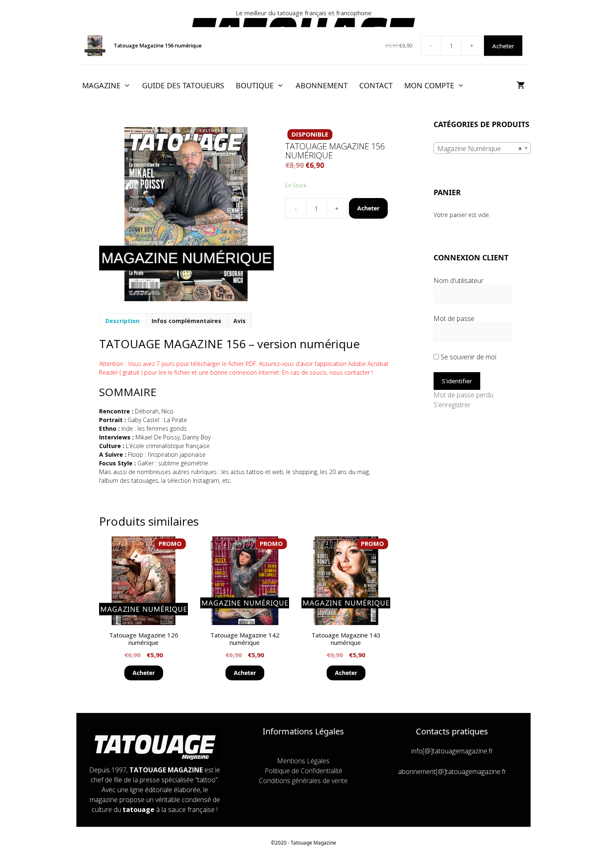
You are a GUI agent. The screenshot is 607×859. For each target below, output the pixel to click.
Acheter (368, 208)
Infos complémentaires (186, 321)
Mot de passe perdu (463, 394)
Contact (376, 85)
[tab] (122, 320)
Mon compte (429, 85)
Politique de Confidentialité (303, 770)
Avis (239, 321)
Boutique (255, 85)
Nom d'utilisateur (459, 280)
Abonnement (322, 85)
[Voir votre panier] (521, 85)
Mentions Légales (303, 760)
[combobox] (482, 148)
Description (122, 321)
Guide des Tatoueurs (183, 85)
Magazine (101, 85)
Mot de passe (454, 318)
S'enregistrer (452, 404)
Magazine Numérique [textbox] (479, 148)
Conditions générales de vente (303, 780)
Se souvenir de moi (467, 356)
